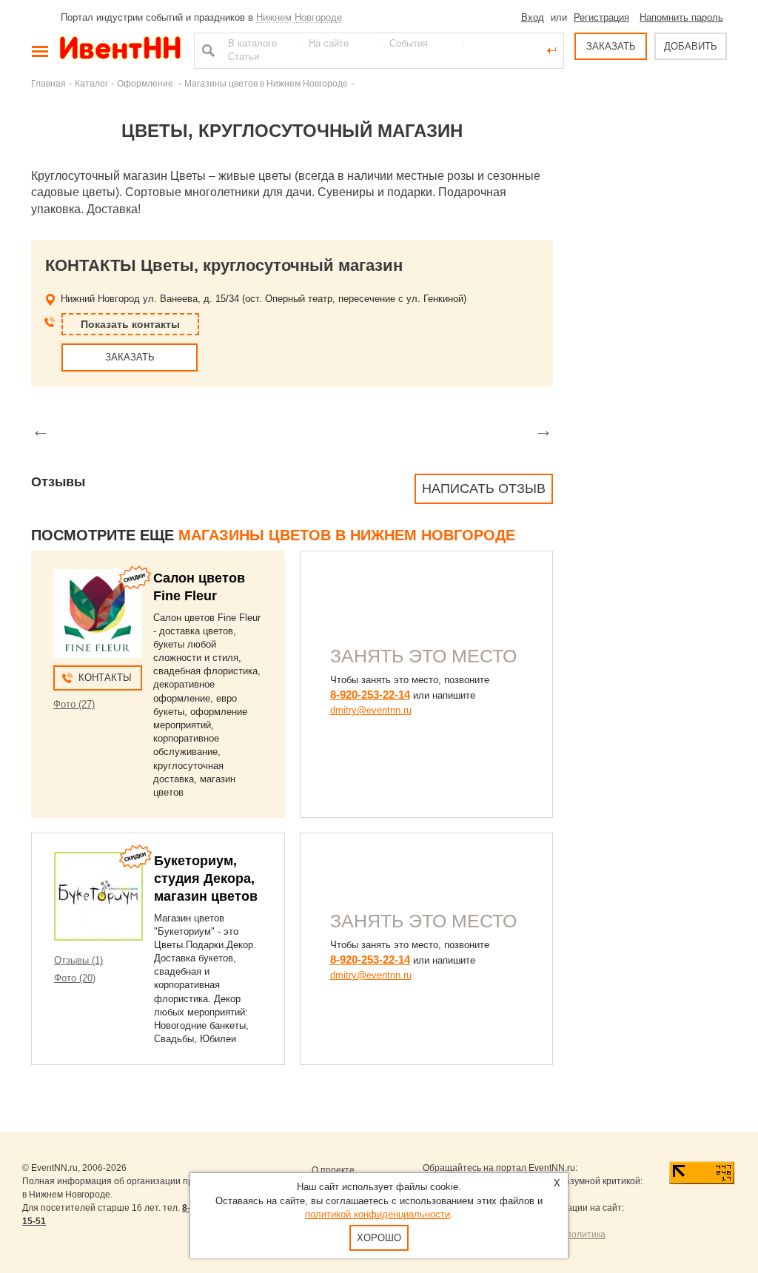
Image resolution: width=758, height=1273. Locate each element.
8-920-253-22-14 (370, 694)
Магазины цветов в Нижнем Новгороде (266, 83)
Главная (48, 83)
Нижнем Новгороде (299, 17)
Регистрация (601, 17)
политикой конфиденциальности (377, 1214)
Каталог (91, 83)
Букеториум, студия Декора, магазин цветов (206, 878)
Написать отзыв (484, 488)
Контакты (105, 677)
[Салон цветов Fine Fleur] (97, 613)
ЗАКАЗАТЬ (611, 46)
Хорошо (379, 1237)
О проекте (333, 1170)
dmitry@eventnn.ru (371, 710)
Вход (532, 17)
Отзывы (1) (78, 960)
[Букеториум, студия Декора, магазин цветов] (98, 896)
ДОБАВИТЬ (690, 46)
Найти (206, 50)
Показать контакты (130, 324)
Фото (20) (74, 978)
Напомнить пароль (681, 17)
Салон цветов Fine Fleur (199, 587)
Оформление (146, 83)
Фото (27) (74, 704)
